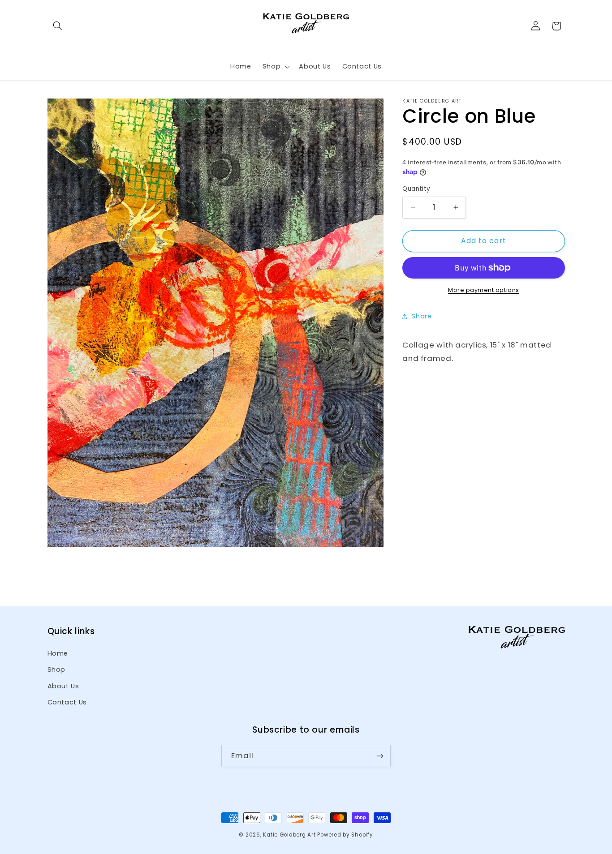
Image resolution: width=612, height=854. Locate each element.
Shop (56, 669)
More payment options (483, 290)
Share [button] (421, 316)
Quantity (416, 189)
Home (58, 652)
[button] (57, 26)
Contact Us (67, 702)
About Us (63, 685)
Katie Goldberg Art (289, 834)
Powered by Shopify (345, 834)
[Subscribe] (380, 756)
